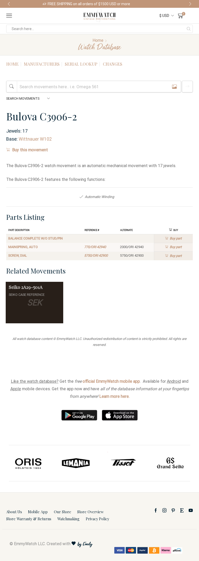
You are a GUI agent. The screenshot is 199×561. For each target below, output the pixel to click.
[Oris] (28, 463)
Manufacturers (42, 64)
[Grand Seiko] (170, 463)
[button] (9, 4)
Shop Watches (145, 4)
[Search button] (189, 29)
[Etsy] (182, 510)
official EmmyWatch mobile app (111, 381)
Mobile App (38, 511)
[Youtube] (191, 510)
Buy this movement (30, 149)
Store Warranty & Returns (28, 518)
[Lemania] (76, 463)
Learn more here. (114, 396)
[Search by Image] (174, 86)
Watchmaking (68, 518)
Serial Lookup (81, 64)
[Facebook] (156, 510)
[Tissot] (123, 463)
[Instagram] (164, 510)
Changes (112, 64)
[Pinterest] (173, 510)
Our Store (62, 511)
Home (98, 40)
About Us (14, 511)
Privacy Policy (97, 518)
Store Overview (90, 511)
